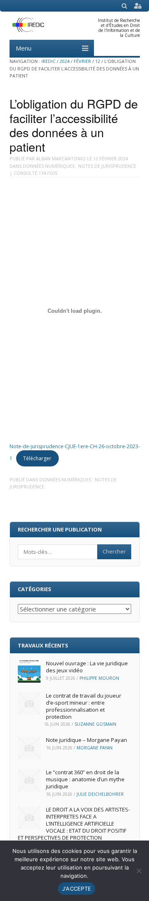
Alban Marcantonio (61, 158)
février (82, 61)
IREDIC (48, 61)
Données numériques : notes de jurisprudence (79, 166)
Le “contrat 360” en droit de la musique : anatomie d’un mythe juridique (85, 779)
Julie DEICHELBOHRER (100, 794)
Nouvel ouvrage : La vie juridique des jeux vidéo (87, 666)
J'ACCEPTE (76, 888)
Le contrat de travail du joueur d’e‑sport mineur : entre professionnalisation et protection (83, 706)
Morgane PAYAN (95, 748)
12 (97, 61)
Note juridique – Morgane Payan (86, 740)
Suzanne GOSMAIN (95, 724)
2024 (65, 61)
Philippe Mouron (99, 678)
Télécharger (37, 458)
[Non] (139, 871)
